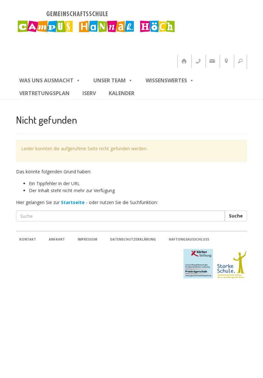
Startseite (73, 202)
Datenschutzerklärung (133, 239)
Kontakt (27, 239)
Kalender (121, 93)
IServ (89, 93)
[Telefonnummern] (197, 61)
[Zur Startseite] (183, 61)
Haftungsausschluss (189, 239)
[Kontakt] (212, 61)
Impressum (87, 239)
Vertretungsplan (44, 93)
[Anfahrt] (226, 61)
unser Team (109, 80)
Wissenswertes (166, 80)
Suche (236, 216)
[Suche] (240, 61)
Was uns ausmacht (46, 80)
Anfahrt (57, 239)
